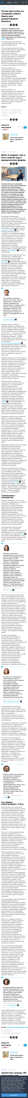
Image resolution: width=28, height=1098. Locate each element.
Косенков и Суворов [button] (7, 230)
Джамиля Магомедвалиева (15, 1027)
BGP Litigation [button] (12, 250)
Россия (5, 115)
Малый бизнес (16, 110)
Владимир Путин (15, 112)
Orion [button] (22, 534)
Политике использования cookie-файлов (12, 1091)
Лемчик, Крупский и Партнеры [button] (11, 343)
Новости (4, 8)
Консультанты (7, 1030)
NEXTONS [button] (4, 261)
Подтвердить (14, 1095)
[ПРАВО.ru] (2, 2)
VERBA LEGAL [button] (14, 482)
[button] (11, 25)
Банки (5, 112)
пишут (3, 39)
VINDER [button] (3, 401)
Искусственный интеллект (11, 1033)
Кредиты (6, 110)
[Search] (23, 2)
